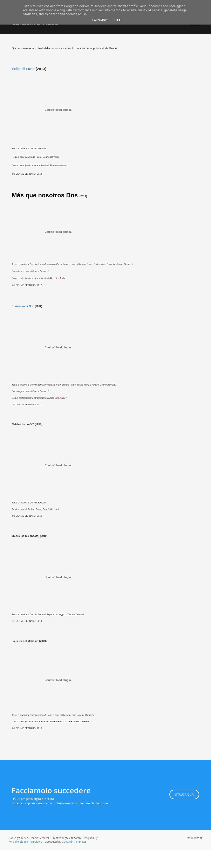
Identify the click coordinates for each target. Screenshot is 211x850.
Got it (117, 20)
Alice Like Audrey (58, 278)
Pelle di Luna (23, 69)
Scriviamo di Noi (22, 306)
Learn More (99, 20)
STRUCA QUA (184, 794)
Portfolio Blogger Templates (25, 841)
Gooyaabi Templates (74, 841)
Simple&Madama (57, 165)
